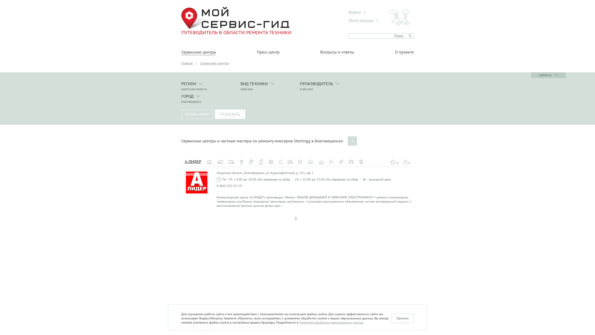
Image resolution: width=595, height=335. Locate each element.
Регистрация (361, 20)
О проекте (404, 52)
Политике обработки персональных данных (331, 322)
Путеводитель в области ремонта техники (236, 32)
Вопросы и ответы (337, 52)
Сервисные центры (198, 52)
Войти (355, 12)
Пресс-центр (268, 52)
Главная (187, 63)
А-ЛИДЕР (193, 161)
